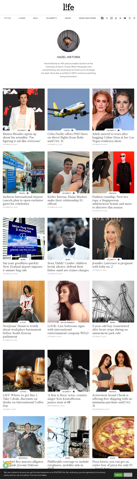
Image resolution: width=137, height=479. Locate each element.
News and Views (87, 18)
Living (22, 18)
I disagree (128, 475)
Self (35, 18)
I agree (118, 475)
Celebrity (51, 18)
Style (7, 18)
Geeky (68, 18)
